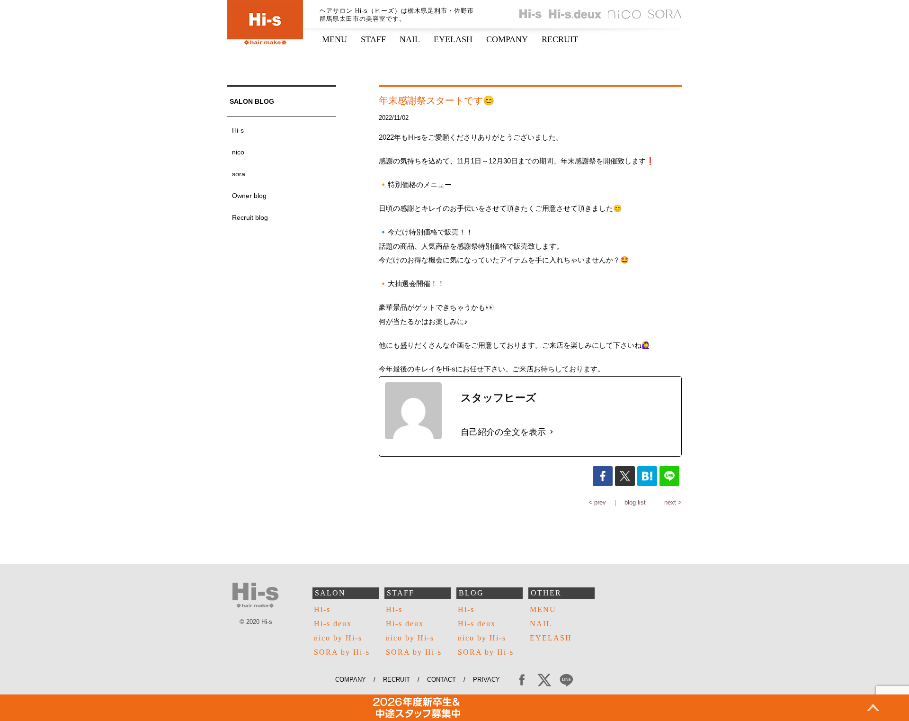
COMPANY (507, 39)
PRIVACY (490, 679)
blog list (635, 502)
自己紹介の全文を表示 (503, 432)
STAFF (373, 39)
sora (238, 174)
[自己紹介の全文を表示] (551, 432)
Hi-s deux (333, 623)
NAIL (410, 39)
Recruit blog (250, 217)
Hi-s (238, 130)
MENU (334, 39)
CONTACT (441, 679)
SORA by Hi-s (342, 652)
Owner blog (249, 195)
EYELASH (453, 39)
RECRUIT (560, 39)
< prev (597, 502)
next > (673, 502)
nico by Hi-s (338, 637)
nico (238, 152)
